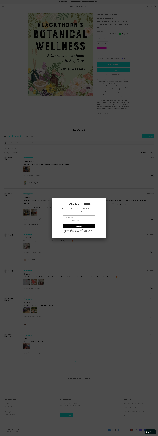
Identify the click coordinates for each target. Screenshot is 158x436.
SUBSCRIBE (79, 226)
